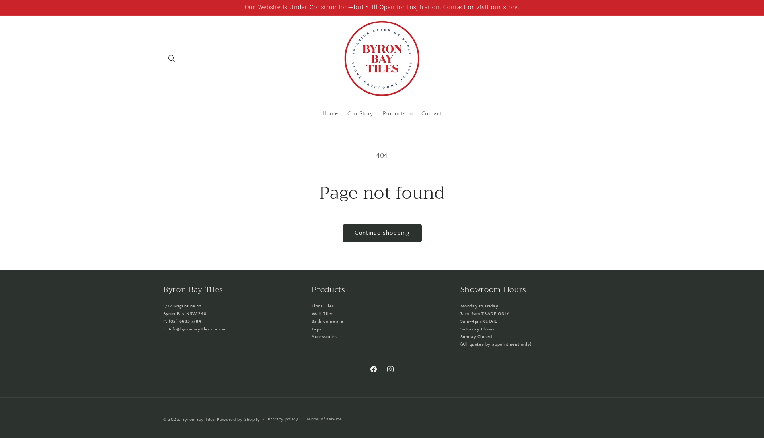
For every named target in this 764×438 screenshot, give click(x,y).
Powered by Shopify (238, 419)
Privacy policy (283, 419)
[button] (172, 58)
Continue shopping (382, 232)
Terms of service (324, 419)
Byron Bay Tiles (199, 419)
